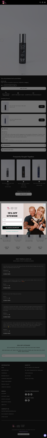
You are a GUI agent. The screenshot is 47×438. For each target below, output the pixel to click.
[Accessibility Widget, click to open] (45, 435)
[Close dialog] (44, 205)
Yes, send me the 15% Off (12, 227)
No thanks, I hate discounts (12, 231)
